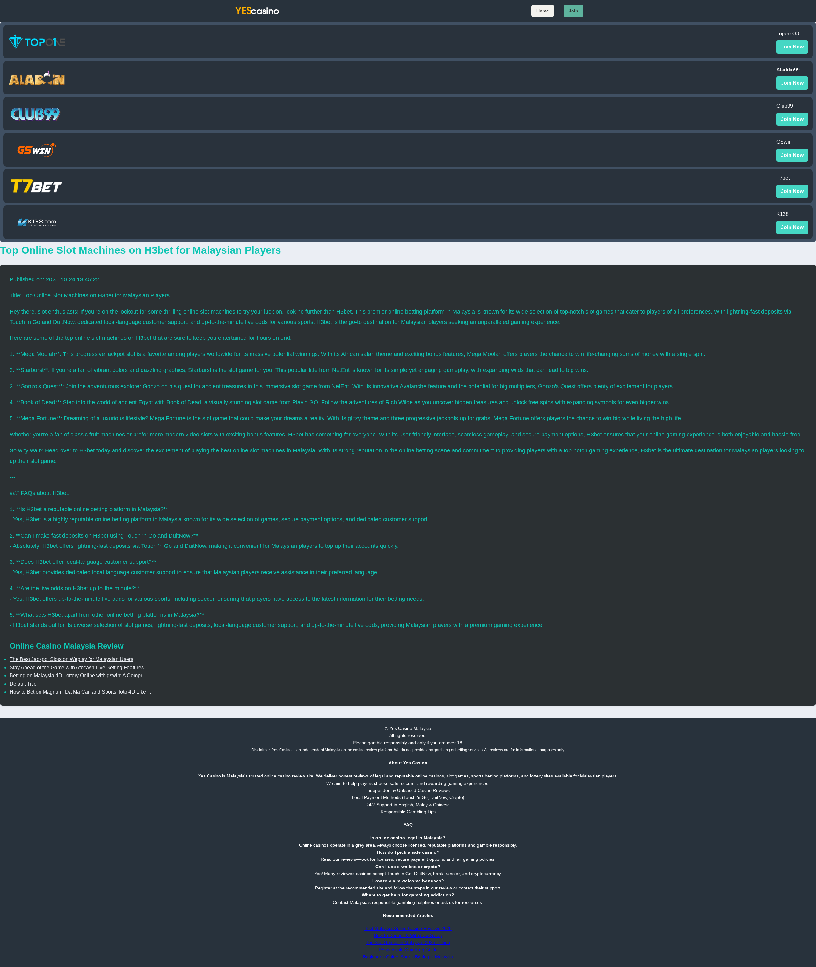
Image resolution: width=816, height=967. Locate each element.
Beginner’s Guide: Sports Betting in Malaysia (408, 956)
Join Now (792, 46)
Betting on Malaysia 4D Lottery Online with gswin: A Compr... (78, 675)
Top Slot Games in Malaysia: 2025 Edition (408, 942)
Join (573, 10)
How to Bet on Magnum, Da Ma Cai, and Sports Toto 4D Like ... (80, 692)
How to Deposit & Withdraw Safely (408, 935)
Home (542, 10)
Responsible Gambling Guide (408, 949)
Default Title (23, 684)
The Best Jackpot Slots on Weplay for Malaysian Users (71, 659)
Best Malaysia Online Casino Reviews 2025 (408, 928)
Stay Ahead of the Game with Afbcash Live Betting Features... (79, 667)
